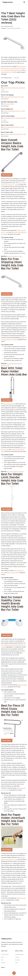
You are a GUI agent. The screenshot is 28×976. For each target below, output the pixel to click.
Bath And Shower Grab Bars (14, 28)
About (2, 957)
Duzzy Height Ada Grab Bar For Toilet (14, 127)
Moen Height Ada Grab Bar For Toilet (14, 97)
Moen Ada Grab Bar (9, 104)
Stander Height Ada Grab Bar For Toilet (14, 111)
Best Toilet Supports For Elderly (15, 471)
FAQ (2, 960)
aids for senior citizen (13, 572)
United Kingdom (19, 954)
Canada (17, 957)
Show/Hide (16, 77)
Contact (3, 962)
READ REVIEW (4, 91)
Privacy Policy (4, 954)
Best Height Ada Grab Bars (14, 70)
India (16, 962)
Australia (17, 960)
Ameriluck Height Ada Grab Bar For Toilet (15, 134)
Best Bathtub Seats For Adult (14, 256)
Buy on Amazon (7, 175)
